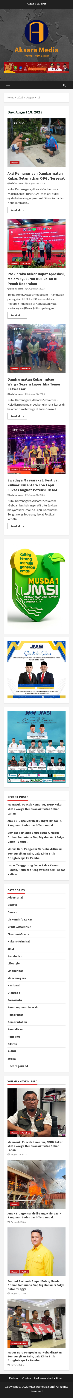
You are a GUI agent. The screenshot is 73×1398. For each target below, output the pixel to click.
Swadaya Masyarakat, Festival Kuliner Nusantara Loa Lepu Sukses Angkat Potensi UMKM (36, 449)
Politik (12, 1051)
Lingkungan (15, 971)
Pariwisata (14, 1000)
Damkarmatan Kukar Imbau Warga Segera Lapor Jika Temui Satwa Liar (36, 348)
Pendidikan (15, 1029)
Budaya (12, 905)
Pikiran (12, 1044)
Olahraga (13, 992)
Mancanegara (16, 978)
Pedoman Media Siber (48, 1378)
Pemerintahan (17, 1022)
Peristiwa (26, 263)
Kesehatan (14, 956)
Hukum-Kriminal (18, 941)
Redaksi (14, 1378)
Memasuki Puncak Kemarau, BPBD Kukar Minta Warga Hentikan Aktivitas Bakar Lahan (35, 809)
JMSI (10, 949)
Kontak (26, 1378)
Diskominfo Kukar (19, 919)
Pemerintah (15, 1014)
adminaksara (16, 183)
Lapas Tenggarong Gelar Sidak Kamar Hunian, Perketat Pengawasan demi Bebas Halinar (36, 869)
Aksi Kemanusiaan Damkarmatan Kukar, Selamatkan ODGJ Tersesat (36, 142)
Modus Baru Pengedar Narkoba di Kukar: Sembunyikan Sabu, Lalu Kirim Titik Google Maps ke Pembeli (34, 853)
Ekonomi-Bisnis (29, 469)
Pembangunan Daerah (22, 1007)
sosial (11, 1058)
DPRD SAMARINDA (19, 927)
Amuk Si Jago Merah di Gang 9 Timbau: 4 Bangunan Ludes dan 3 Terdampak (36, 1184)
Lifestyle (13, 963)
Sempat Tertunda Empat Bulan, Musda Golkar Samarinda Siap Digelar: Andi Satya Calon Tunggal (35, 837)
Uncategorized (17, 1066)
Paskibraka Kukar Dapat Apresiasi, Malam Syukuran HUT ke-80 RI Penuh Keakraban (36, 243)
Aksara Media (37, 49)
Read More (17, 210)
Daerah (14, 163)
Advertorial (15, 897)
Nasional (13, 985)
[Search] (64, 85)
